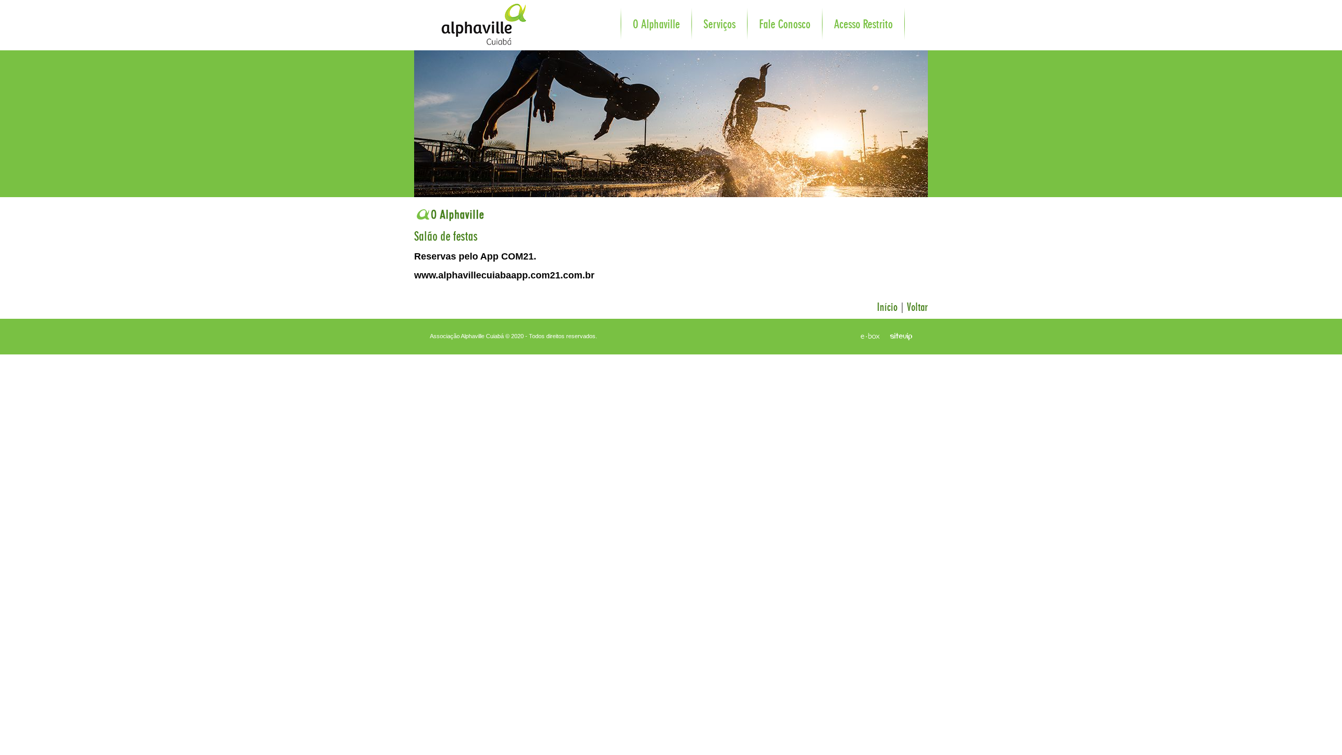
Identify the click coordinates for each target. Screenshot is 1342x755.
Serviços (719, 24)
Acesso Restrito (863, 24)
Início (887, 307)
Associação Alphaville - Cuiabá (474, 18)
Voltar (917, 307)
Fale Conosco (784, 24)
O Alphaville (656, 24)
